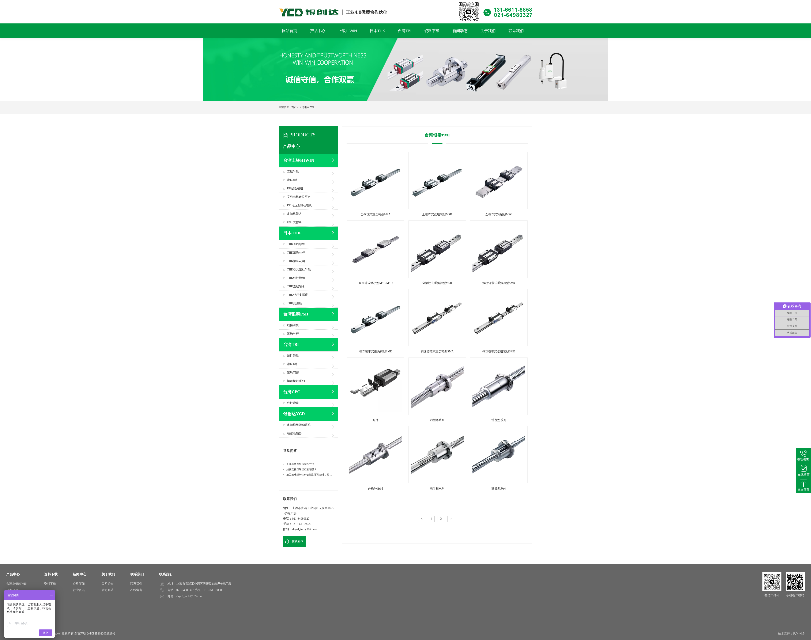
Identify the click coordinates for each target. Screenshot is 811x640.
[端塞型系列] (499, 413)
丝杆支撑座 (294, 222)
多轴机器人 (294, 213)
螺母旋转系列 (296, 381)
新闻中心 (79, 574)
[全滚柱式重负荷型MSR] (437, 276)
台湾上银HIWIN (16, 583)
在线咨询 (297, 541)
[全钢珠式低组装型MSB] (437, 208)
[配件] (375, 413)
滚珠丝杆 (293, 180)
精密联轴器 (294, 433)
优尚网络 (799, 633)
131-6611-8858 (301, 524)
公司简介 (107, 583)
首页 (294, 107)
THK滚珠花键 (296, 261)
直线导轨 (293, 171)
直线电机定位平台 (299, 196)
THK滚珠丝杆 (296, 252)
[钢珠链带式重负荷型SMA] (437, 345)
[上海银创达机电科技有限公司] (405, 2)
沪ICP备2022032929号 (101, 633)
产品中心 (13, 574)
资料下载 (51, 574)
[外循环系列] (375, 482)
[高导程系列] (437, 482)
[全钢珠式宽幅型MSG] (499, 208)
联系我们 (137, 574)
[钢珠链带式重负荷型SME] (375, 345)
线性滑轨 (293, 325)
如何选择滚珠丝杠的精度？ (301, 469)
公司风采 (107, 590)
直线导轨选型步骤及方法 (300, 464)
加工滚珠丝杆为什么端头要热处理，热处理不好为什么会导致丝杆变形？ (326, 474)
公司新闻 (79, 583)
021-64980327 (300, 518)
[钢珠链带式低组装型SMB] (499, 345)
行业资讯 (79, 590)
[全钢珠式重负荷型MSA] (375, 208)
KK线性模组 (295, 188)
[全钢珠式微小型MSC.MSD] (375, 276)
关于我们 (108, 574)
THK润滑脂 (294, 303)
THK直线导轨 (296, 244)
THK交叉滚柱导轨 (299, 269)
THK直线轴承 (296, 286)
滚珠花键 (293, 372)
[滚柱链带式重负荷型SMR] (499, 276)
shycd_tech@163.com (305, 529)
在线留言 (136, 590)
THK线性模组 (296, 278)
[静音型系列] (499, 482)
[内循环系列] (437, 413)
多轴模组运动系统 (299, 425)
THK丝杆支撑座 (297, 294)
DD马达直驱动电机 (299, 205)
